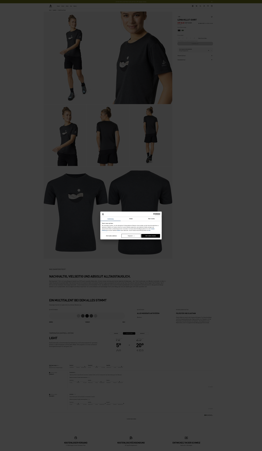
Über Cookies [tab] (151, 218)
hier (149, 230)
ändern (119, 230)
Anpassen (130, 235)
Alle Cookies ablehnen (111, 235)
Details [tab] (131, 218)
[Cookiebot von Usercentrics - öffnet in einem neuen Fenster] (154, 214)
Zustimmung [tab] (111, 218)
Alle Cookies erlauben (150, 235)
